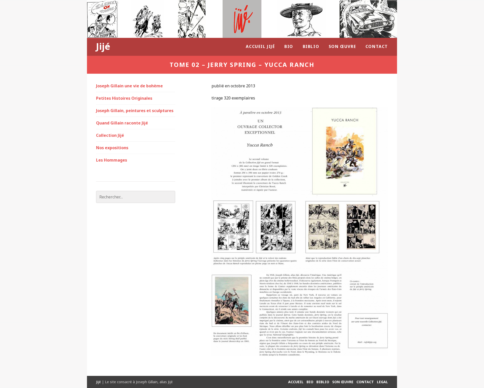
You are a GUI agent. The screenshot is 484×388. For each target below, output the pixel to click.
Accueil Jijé (260, 46)
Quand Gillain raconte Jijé (122, 123)
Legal (382, 381)
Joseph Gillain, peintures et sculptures (134, 110)
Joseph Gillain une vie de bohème (129, 86)
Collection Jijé (110, 135)
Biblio (311, 46)
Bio (288, 46)
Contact (377, 46)
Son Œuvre (342, 46)
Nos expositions (112, 147)
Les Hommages (111, 160)
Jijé (103, 46)
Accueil (296, 381)
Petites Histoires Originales (124, 98)
